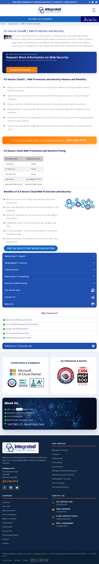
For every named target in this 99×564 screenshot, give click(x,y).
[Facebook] (89, 2)
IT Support (56, 454)
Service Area (7, 531)
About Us (9, 304)
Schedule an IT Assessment (41, 19)
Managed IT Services (60, 450)
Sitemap (17, 560)
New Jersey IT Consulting (17, 276)
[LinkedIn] (92, 2)
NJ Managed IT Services (16, 263)
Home (3, 24)
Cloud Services (12, 269)
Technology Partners (10, 535)
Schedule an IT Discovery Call (18, 346)
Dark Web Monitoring (60, 487)
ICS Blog (5, 539)
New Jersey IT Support (15, 256)
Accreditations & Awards (74, 361)
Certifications (7, 523)
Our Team (6, 506)
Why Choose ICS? (9, 510)
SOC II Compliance (9, 514)
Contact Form (61, 511)
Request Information (22, 69)
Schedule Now (61, 526)
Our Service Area (12, 290)
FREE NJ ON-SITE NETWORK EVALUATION (30, 248)
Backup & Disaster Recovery (63, 475)
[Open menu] (93, 10)
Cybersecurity (13, 24)
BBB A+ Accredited (9, 519)
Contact (25, 560)
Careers (5, 543)
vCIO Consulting (58, 483)
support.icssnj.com (63, 519)
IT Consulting (57, 462)
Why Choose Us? (49, 313)
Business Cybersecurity (16, 283)
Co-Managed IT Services (61, 479)
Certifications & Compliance (25, 363)
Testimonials (7, 527)
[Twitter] (96, 2)
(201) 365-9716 (10, 481)
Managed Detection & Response (64, 471)
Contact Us (10, 297)
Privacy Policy (7, 560)
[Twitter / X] (17, 487)
